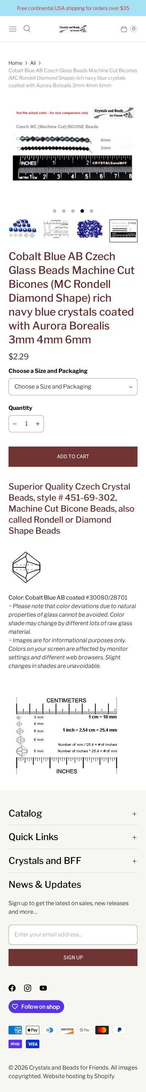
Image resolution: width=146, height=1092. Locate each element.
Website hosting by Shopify (78, 1076)
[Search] (27, 28)
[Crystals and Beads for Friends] (73, 29)
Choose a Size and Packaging (48, 371)
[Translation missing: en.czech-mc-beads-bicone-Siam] (56, 229)
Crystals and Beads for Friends (68, 1067)
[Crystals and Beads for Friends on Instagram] (32, 988)
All (33, 63)
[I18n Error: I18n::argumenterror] (22, 229)
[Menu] (13, 28)
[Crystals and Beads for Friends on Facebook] (16, 988)
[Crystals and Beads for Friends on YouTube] (47, 988)
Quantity (20, 408)
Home (15, 63)
